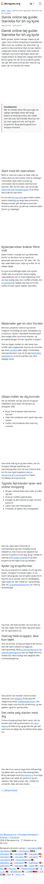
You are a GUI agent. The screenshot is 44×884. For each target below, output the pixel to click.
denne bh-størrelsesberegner (15, 189)
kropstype (6, 283)
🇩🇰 (31, 4)
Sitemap (4, 837)
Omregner (14, 837)
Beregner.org (27, 775)
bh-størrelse (17, 197)
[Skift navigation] (40, 3)
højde (8, 581)
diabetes (18, 698)
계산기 (19, 874)
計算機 (29, 871)
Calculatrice (5, 859)
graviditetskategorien (20, 584)
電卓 (9, 874)
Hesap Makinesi (23, 859)
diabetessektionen (26, 701)
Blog (9, 10)
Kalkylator (19, 865)
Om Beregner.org (8, 834)
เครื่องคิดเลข (15, 871)
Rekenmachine (28, 868)
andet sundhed (21, 557)
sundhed (13, 350)
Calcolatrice (32, 848)
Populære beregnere (27, 834)
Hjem (3, 10)
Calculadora (5, 851)
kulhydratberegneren (11, 652)
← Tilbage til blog (9, 790)
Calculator (4, 854)
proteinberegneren (30, 649)
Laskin (32, 865)
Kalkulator (5, 862)
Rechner (12, 868)
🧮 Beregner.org (10, 3)
